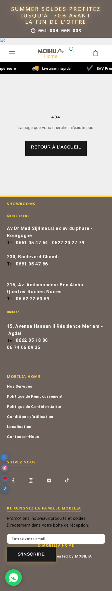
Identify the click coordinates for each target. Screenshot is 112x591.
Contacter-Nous (23, 436)
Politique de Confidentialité (34, 406)
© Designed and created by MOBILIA (56, 556)
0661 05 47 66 (32, 264)
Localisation (19, 426)
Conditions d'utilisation (30, 416)
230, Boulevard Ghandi (33, 256)
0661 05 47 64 (32, 242)
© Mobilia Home (56, 545)
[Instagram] (31, 480)
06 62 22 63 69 (32, 299)
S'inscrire (31, 554)
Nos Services (19, 386)
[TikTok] (67, 480)
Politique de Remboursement (35, 396)
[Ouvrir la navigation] (12, 53)
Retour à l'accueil (56, 146)
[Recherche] (76, 53)
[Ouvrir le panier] (100, 53)
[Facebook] (13, 480)
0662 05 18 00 (32, 340)
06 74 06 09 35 (23, 347)
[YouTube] (49, 480)
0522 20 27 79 (68, 242)
